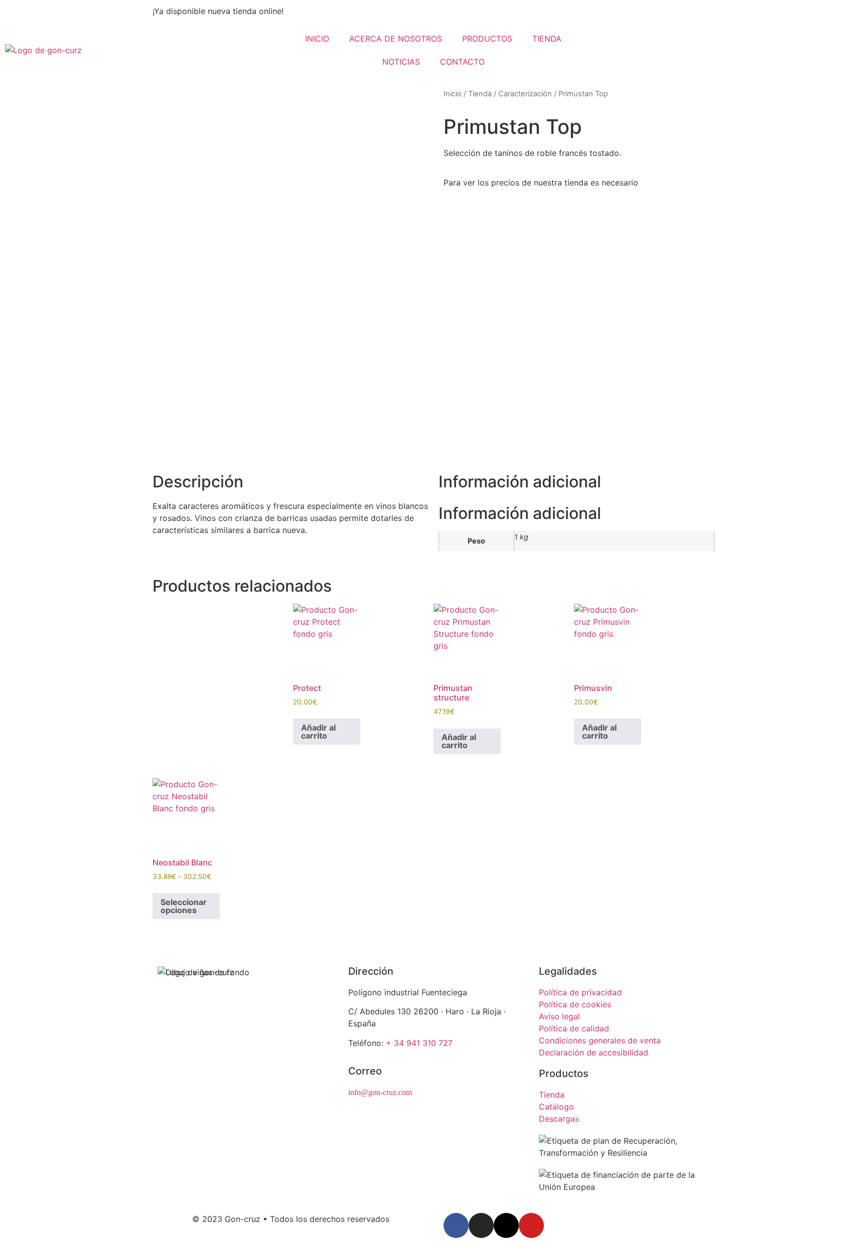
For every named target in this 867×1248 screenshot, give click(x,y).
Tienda (480, 93)
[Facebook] (456, 1225)
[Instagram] (481, 1225)
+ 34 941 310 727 (419, 1043)
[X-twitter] (506, 1225)
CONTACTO (462, 62)
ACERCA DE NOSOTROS (395, 39)
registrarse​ (659, 182)
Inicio (453, 93)
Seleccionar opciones (184, 906)
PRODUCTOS (487, 39)
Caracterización (525, 93)
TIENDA (546, 39)
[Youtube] (531, 1225)
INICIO (317, 39)
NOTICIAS (401, 62)
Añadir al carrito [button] (318, 732)
